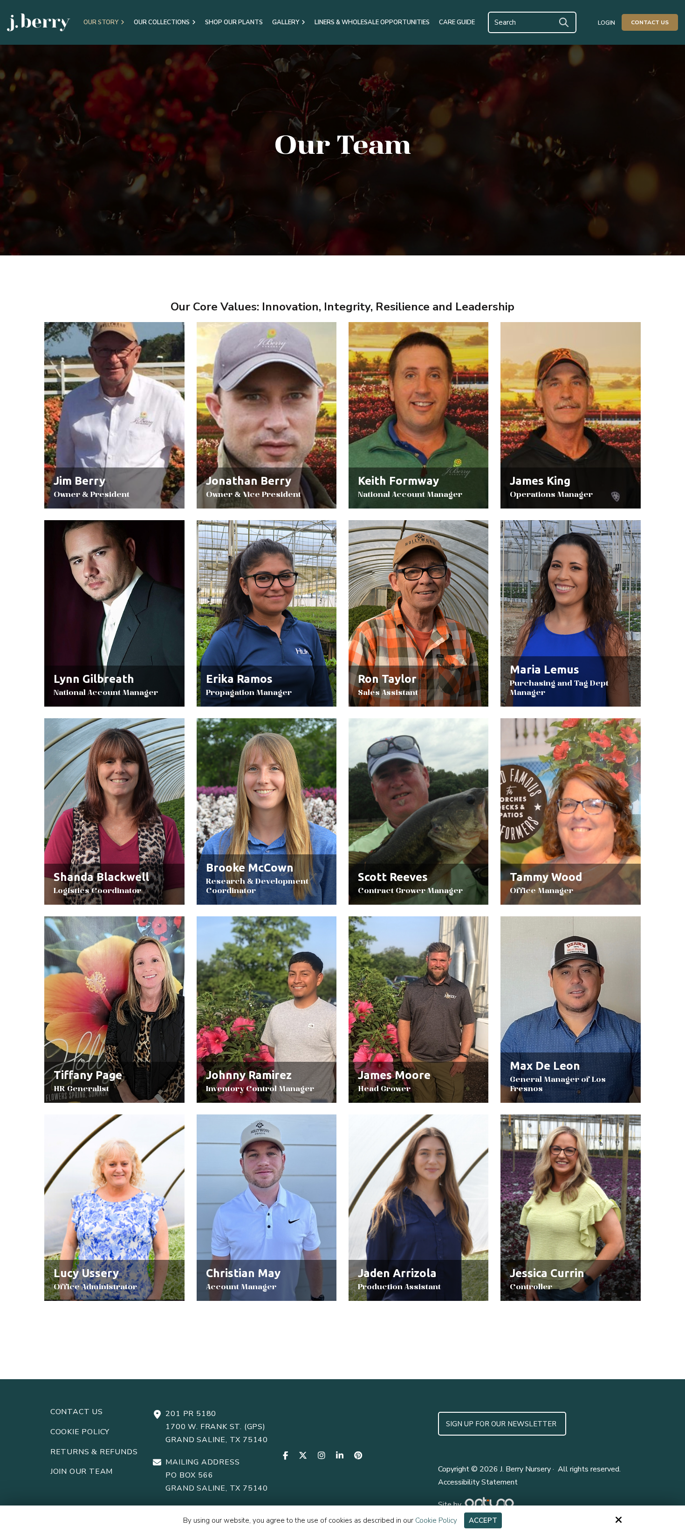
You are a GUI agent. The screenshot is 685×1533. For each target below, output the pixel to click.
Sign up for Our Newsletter (502, 1424)
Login (606, 23)
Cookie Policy (436, 1520)
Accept (483, 1520)
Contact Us (650, 22)
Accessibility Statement (478, 1482)
